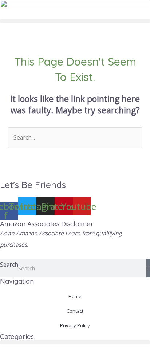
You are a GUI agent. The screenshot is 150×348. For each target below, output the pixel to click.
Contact (75, 311)
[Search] (148, 268)
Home (75, 296)
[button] (75, 21)
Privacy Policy (75, 325)
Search (9, 265)
